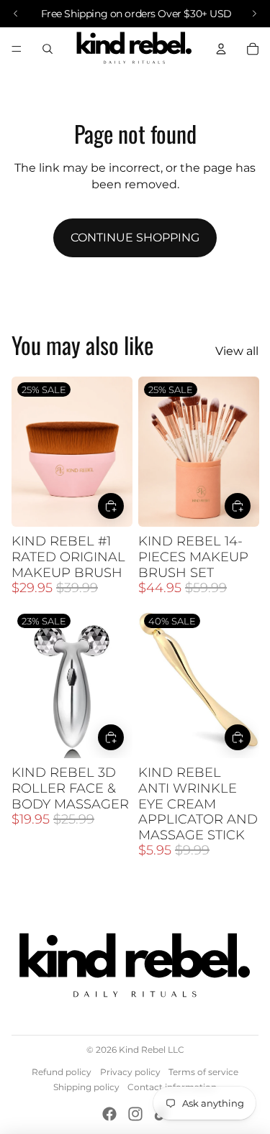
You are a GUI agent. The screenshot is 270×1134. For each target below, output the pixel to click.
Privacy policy (130, 1071)
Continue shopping (135, 237)
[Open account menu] (221, 49)
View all (236, 351)
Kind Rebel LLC (151, 1049)
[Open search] (47, 49)
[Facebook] (109, 1114)
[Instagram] (135, 1114)
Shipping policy (86, 1087)
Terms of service (203, 1071)
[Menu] (16, 48)
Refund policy (61, 1071)
